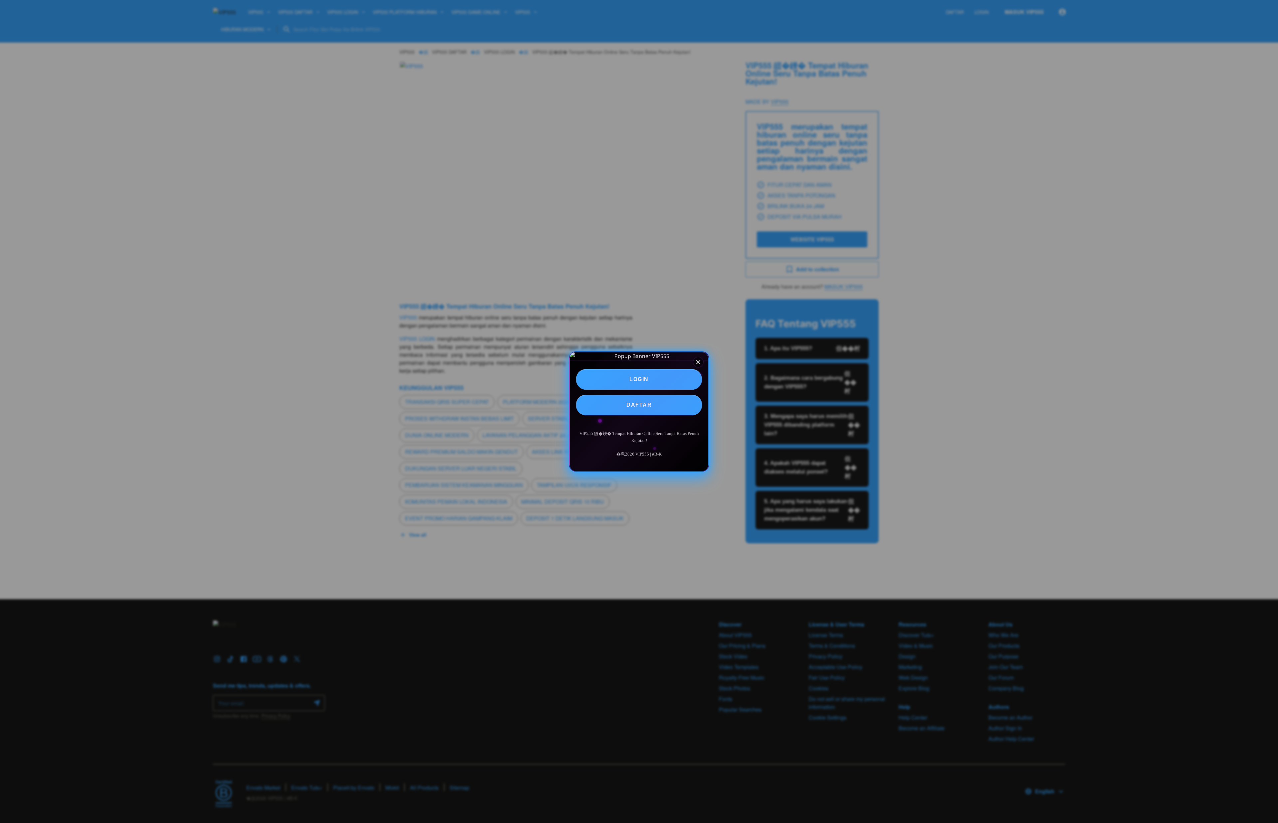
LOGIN (639, 379)
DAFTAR (639, 405)
